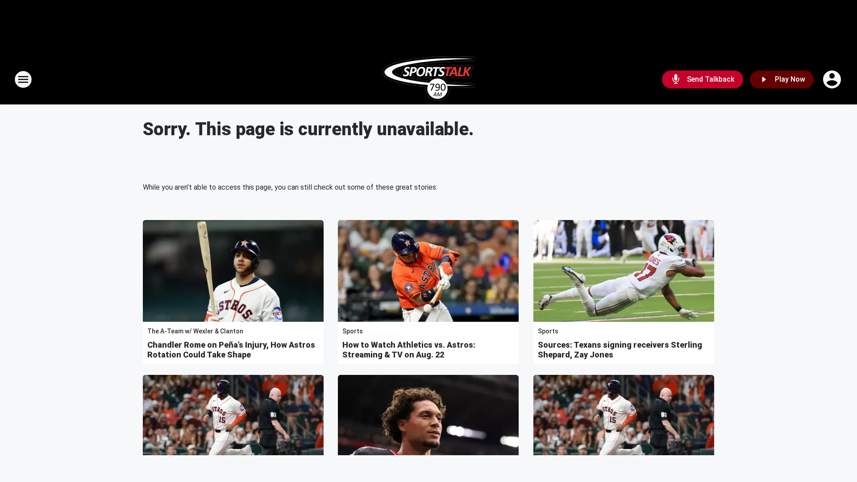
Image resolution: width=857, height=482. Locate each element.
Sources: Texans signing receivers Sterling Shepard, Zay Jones (620, 349)
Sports (352, 331)
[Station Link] (429, 79)
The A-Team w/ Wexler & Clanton (195, 331)
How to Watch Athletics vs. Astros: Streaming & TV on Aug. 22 (408, 349)
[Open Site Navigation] (23, 79)
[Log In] (833, 79)
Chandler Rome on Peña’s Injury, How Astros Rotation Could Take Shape (231, 349)
